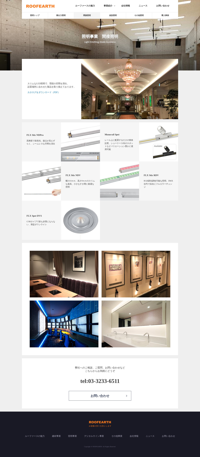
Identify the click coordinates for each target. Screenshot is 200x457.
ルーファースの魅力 (85, 6)
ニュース (143, 6)
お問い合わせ (162, 6)
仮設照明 (113, 15)
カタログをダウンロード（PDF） (44, 92)
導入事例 (165, 15)
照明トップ (35, 15)
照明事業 (72, 436)
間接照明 (87, 15)
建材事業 (56, 436)
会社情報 (125, 6)
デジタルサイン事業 (94, 436)
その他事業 (116, 436)
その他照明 (139, 15)
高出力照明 (61, 15)
